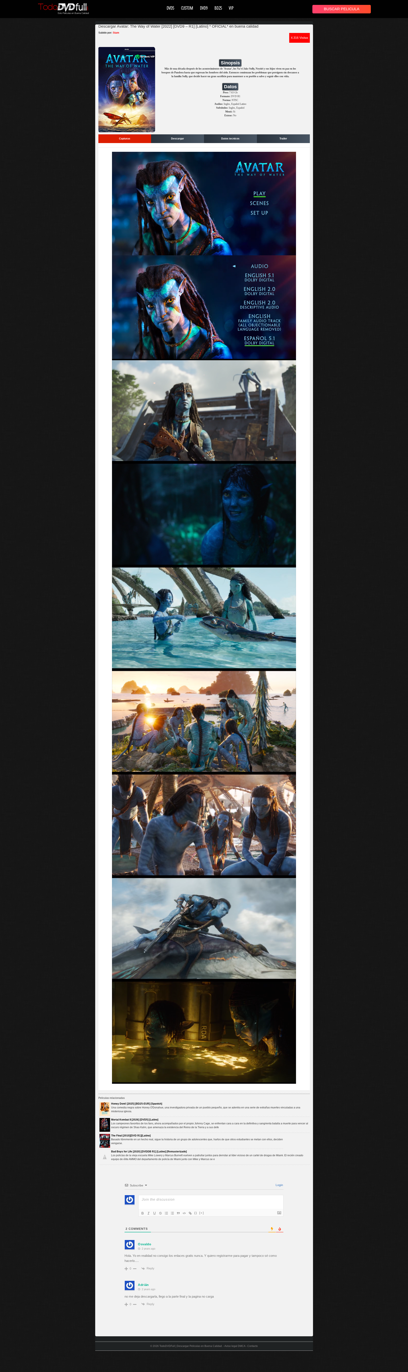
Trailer (283, 138)
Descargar (177, 138)
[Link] (190, 1213)
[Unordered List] (172, 1213)
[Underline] (154, 1213)
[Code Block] (184, 1213)
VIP (231, 8)
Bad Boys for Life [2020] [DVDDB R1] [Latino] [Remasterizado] (149, 1151)
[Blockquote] (178, 1213)
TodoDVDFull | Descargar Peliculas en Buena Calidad (190, 1346)
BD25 (218, 8)
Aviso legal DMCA (234, 1346)
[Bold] (143, 1213)
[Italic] (149, 1213)
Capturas (124, 138)
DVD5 (170, 8)
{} (195, 1212)
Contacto (252, 1346)
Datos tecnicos (230, 138)
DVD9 (204, 8)
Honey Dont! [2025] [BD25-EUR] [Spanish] (136, 1103)
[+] (201, 1212)
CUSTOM (187, 8)
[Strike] (160, 1213)
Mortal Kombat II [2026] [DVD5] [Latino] (134, 1119)
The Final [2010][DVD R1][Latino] (131, 1135)
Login (279, 1185)
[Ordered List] (166, 1213)
